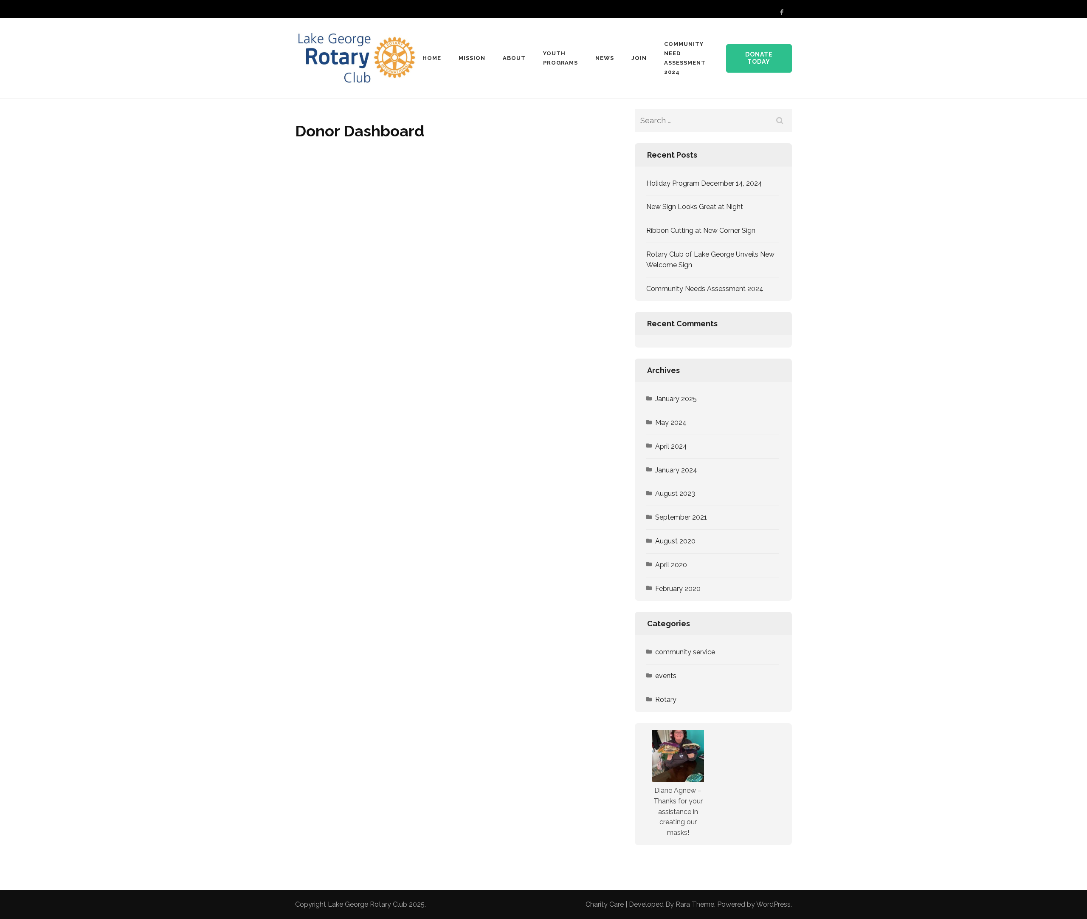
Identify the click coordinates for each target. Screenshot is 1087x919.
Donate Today (759, 58)
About (514, 58)
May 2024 (671, 422)
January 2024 (676, 470)
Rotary (665, 700)
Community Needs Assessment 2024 (704, 289)
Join (639, 58)
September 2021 (681, 517)
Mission (472, 58)
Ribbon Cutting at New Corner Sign (700, 230)
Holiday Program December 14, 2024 (704, 183)
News (604, 58)
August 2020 (675, 541)
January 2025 (676, 399)
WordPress (773, 904)
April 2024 (671, 446)
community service (685, 652)
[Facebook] (781, 12)
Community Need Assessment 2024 (685, 58)
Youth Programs (560, 58)
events (665, 676)
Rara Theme (695, 904)
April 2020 (671, 565)
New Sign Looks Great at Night (694, 207)
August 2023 (675, 493)
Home (431, 58)
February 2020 (678, 589)
